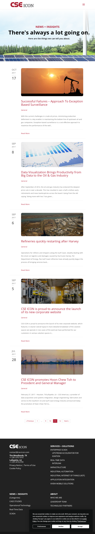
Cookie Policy (15, 468)
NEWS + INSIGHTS (19, 494)
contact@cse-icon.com (19, 452)
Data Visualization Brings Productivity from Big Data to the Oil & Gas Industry (51, 174)
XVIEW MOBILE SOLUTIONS (61, 483)
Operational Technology (20, 505)
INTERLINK (56, 463)
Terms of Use (29, 465)
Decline (61, 526)
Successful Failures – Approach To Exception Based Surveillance (52, 103)
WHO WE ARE (56, 497)
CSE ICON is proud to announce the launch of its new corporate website (51, 310)
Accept (80, 526)
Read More (25, 133)
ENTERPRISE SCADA (58, 450)
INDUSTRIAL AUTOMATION (61, 471)
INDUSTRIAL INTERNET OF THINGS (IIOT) (67, 475)
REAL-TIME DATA (57, 460)
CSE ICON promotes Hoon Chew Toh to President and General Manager (48, 381)
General (24, 110)
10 (50, 421)
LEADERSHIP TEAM (58, 501)
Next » (66, 421)
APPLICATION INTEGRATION (62, 479)
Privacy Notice (16, 465)
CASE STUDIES (16, 501)
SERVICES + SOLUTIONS (62, 446)
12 (60, 421)
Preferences (41, 526)
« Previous (30, 421)
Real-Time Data (16, 509)
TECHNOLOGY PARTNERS (61, 505)
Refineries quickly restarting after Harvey (50, 241)
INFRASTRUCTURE (58, 467)
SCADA (12, 513)
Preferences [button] (82, 521)
